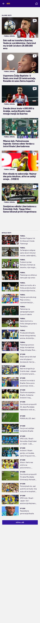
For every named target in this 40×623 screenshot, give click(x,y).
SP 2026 (22, 354)
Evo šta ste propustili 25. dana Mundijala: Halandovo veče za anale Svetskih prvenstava (28, 407)
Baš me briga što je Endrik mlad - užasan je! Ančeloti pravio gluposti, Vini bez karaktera (28, 371)
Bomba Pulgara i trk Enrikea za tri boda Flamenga (27, 241)
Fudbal (6, 36)
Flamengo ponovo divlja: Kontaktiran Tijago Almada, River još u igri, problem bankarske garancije (28, 347)
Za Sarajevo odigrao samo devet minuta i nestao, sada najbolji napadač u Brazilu (28, 253)
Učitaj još (20, 522)
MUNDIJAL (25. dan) (27, 418)
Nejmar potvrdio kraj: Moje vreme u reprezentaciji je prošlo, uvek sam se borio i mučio (28, 300)
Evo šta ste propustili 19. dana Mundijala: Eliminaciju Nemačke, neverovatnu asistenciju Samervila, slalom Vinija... (28, 477)
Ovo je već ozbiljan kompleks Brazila (27, 429)
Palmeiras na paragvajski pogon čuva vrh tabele (27, 311)
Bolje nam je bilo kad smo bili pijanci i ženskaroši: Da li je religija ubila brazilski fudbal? (28, 359)
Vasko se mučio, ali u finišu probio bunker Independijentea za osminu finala (28, 288)
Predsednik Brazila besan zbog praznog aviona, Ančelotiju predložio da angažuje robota (28, 335)
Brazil (12, 36)
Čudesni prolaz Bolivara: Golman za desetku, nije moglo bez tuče (27, 265)
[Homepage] (36, 3)
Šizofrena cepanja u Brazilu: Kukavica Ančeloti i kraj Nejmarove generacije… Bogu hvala (27, 395)
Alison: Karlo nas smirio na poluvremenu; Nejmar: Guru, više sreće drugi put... (27, 465)
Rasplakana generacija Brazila (27, 512)
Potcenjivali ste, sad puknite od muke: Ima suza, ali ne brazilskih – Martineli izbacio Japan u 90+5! (28, 489)
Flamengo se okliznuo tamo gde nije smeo (28, 276)
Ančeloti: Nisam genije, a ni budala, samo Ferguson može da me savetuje (28, 453)
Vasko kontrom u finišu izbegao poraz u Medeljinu (28, 323)
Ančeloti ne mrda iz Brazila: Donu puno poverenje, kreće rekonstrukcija (27, 383)
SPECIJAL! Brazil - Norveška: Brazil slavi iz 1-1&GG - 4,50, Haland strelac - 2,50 (28, 441)
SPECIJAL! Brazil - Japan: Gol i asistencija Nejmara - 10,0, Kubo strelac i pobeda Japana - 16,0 (28, 501)
